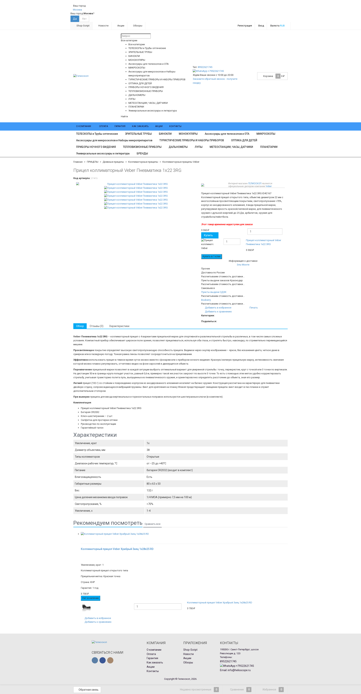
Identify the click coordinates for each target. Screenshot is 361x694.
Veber (269, 186)
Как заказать (140, 126)
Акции (120, 25)
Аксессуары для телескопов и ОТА (227, 133)
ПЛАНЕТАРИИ (269, 146)
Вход (261, 25)
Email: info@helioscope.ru (235, 670)
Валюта (277, 25)
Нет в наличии (90, 598)
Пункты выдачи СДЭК (213, 292)
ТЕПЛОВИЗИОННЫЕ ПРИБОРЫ (142, 146)
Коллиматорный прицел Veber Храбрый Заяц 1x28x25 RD (219, 602)
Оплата (103, 126)
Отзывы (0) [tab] (96, 326)
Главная (78, 161)
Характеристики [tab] (119, 326)
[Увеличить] (82, 537)
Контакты (175, 126)
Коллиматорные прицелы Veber (180, 161)
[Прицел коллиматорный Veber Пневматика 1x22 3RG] (136, 184)
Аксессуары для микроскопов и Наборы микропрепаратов (114, 140)
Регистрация (245, 25)
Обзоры (137, 25)
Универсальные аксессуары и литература (103, 153)
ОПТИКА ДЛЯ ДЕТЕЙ (244, 140)
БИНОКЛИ (165, 133)
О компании (83, 126)
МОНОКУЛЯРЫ (188, 133)
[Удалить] (285, 246)
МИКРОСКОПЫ (265, 133)
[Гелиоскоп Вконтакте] (95, 660)
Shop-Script (82, 25)
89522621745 (205, 67)
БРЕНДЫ (142, 153)
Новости (103, 25)
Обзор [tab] (80, 326)
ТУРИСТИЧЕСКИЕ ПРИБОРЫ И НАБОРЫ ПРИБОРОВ (191, 140)
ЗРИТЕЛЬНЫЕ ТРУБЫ (138, 133)
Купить (208, 235)
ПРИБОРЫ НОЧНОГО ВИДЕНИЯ (96, 146)
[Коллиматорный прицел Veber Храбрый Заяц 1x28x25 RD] (184, 534)
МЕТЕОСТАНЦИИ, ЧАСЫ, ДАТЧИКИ (231, 146)
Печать (253, 307)
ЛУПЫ (198, 146)
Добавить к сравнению (218, 311)
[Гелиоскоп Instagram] (110, 660)
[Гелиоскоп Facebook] (102, 660)
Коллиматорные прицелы (143, 161)
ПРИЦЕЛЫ (92, 161)
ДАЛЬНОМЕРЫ (178, 146)
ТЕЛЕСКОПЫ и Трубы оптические (97, 133)
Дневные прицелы (113, 161)
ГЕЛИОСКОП (255, 183)
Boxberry (206, 300)
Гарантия (120, 126)
